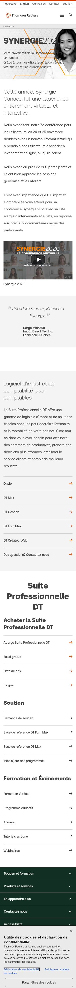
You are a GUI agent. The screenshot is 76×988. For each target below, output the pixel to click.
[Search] (70, 14)
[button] (38, 873)
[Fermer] (71, 931)
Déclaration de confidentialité (21, 969)
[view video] (38, 260)
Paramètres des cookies (39, 982)
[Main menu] (62, 15)
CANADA (9, 26)
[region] (38, 957)
